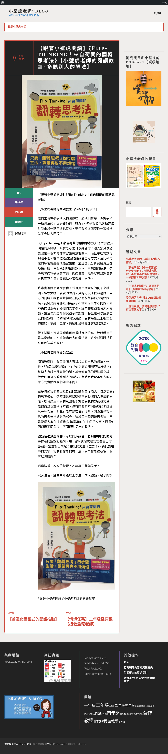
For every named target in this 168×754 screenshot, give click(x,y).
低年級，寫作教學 (147, 706)
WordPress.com (56, 744)
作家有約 (87, 714)
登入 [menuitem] (164, 2)
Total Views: (91, 663)
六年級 (104, 714)
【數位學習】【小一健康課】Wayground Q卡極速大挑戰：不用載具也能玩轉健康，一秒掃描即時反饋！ (143, 272)
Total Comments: (94, 673)
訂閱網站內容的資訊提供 (138, 667)
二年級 (120, 706)
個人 (19, 192)
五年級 (130, 706)
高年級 (121, 721)
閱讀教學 (111, 721)
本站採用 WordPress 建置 (18, 744)
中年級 (112, 706)
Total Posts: (91, 668)
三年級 (102, 705)
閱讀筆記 (19, 222)
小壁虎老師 (20, 233)
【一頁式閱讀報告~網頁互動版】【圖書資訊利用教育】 (142, 287)
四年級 (113, 713)
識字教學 (99, 721)
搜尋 (128, 202)
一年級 (90, 705)
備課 (98, 713)
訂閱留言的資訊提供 (135, 672)
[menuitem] (3, 2)
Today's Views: (93, 658)
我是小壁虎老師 (17, 26)
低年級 (137, 706)
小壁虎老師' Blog (29, 11)
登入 (126, 662)
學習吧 (140, 714)
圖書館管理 (132, 714)
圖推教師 (19, 202)
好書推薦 (19, 212)
